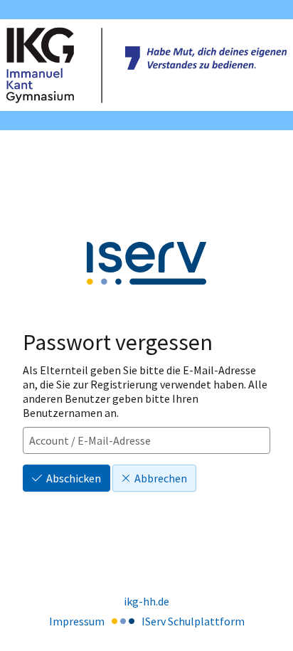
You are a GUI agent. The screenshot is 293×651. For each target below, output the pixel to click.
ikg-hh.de (146, 601)
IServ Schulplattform (193, 621)
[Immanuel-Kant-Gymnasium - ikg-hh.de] (146, 65)
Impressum (77, 621)
